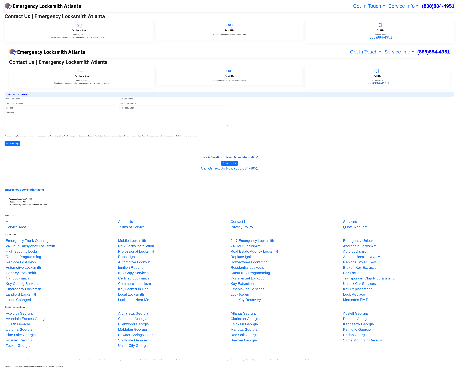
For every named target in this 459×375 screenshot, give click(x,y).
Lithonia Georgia (19, 330)
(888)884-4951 (438, 6)
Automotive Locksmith (23, 267)
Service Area (16, 227)
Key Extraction (242, 284)
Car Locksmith (17, 278)
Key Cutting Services (22, 284)
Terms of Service (131, 227)
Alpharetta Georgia (133, 313)
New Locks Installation (136, 246)
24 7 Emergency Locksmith (252, 241)
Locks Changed (18, 300)
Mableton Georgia (132, 330)
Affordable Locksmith (360, 246)
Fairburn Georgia (244, 324)
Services (350, 222)
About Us (125, 222)
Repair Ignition (130, 257)
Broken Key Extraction (361, 267)
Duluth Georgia (18, 324)
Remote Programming (23, 257)
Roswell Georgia (19, 340)
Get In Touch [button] (367, 6)
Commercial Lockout (247, 278)
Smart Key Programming (250, 273)
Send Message (12, 144)
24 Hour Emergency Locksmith (30, 246)
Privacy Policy (242, 227)
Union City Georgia (133, 346)
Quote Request (355, 227)
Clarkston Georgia (245, 319)
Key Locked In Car (133, 289)
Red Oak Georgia (245, 335)
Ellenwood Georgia (133, 324)
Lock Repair (240, 294)
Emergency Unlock (358, 241)
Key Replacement (357, 289)
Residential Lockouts (247, 267)
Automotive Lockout (134, 262)
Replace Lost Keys (21, 262)
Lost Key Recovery (246, 300)
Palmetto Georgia (357, 330)
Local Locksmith (131, 294)
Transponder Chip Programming (369, 278)
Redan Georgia (355, 335)
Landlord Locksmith (21, 294)
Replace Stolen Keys (360, 262)
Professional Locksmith (136, 251)
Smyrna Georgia (244, 340)
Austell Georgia (355, 313)
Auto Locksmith (355, 251)
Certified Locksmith (133, 278)
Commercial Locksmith (136, 284)
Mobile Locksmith (132, 241)
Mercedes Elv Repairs (361, 300)
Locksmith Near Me (133, 300)
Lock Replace (354, 294)
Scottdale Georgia (132, 340)
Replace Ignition (244, 257)
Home (10, 222)
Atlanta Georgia (243, 313)
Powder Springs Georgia (138, 335)
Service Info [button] (401, 6)
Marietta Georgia (244, 330)
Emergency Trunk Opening (27, 241)
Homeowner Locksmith (249, 262)
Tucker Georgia (18, 346)
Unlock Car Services (359, 284)
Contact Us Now (229, 163)
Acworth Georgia (19, 313)
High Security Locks (22, 251)
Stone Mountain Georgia (362, 340)
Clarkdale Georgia (132, 319)
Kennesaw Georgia (358, 324)
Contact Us (239, 222)
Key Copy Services (133, 273)
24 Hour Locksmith (246, 246)
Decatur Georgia (356, 319)
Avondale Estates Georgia (27, 319)
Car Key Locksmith (21, 273)
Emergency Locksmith (23, 289)
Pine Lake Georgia (21, 335)
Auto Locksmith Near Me (362, 257)
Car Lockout (353, 273)
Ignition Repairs (130, 267)
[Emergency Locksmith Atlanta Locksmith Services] (44, 6)
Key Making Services (247, 289)
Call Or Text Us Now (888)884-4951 (229, 168)
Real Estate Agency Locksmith (255, 251)
